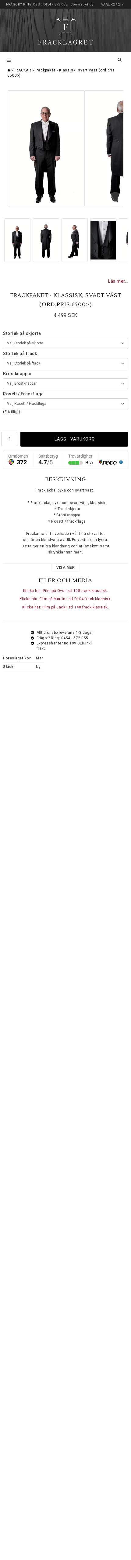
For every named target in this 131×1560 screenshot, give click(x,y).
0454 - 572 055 (55, 4)
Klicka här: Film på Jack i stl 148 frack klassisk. (65, 607)
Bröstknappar (17, 373)
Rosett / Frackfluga (23, 393)
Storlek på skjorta (22, 333)
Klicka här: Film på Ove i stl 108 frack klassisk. (65, 591)
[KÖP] (74, 439)
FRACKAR (22, 70)
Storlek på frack (20, 353)
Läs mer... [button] (118, 281)
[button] (115, 199)
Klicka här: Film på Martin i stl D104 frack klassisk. (65, 599)
